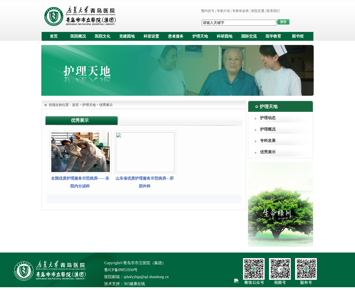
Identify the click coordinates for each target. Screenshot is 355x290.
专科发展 (268, 140)
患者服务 (176, 36)
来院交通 (257, 11)
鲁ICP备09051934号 (121, 270)
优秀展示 (268, 152)
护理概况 (268, 129)
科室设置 (151, 36)
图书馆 (298, 36)
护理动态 (268, 118)
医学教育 (273, 36)
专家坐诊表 (240, 11)
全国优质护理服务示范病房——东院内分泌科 (80, 182)
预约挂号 (207, 11)
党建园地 (127, 36)
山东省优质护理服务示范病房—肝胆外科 (145, 182)
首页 (54, 36)
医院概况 (78, 36)
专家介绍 (223, 11)
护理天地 (200, 36)
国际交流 (249, 36)
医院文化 (102, 36)
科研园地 (224, 36)
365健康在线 (134, 284)
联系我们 (273, 11)
